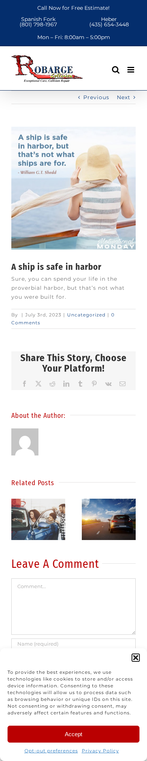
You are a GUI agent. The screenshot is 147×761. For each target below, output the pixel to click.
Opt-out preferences (51, 750)
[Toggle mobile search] (116, 70)
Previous (96, 97)
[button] (135, 657)
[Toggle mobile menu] (131, 70)
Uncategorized (86, 315)
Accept (73, 734)
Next (123, 97)
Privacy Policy (100, 750)
